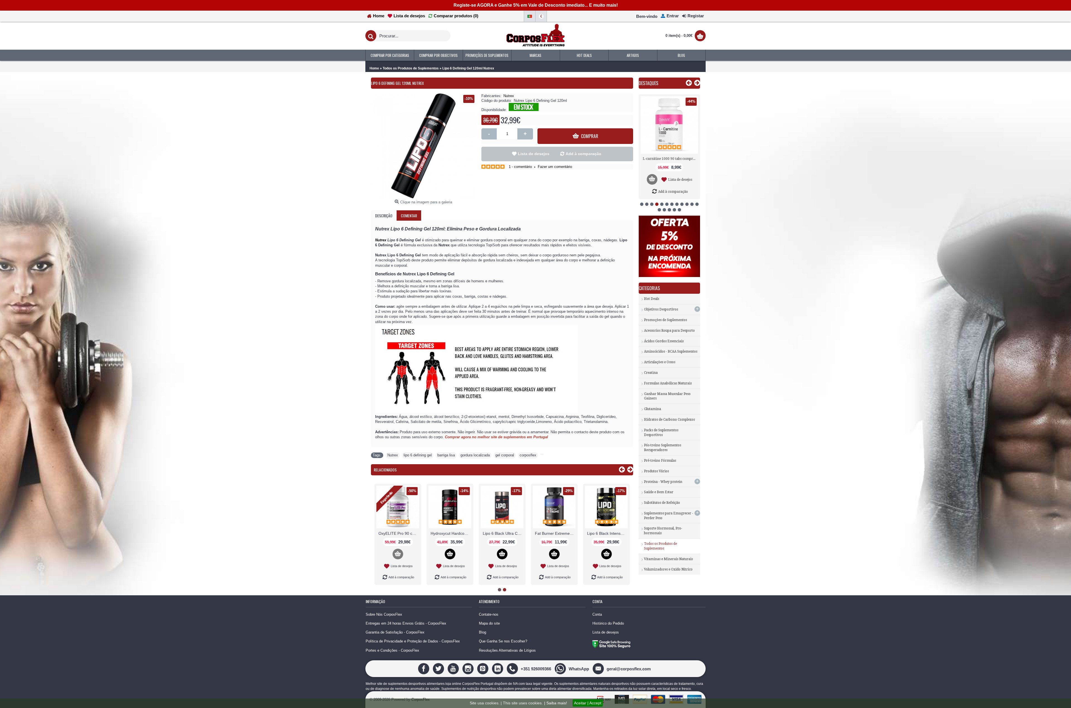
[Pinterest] (483, 668)
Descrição (383, 215)
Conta (597, 614)
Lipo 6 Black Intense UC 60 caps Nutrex (502, 533)
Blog (482, 632)
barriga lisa (446, 455)
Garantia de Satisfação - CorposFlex (395, 632)
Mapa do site (489, 623)
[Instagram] (468, 668)
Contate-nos (488, 614)
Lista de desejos (533, 153)
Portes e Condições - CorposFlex (392, 650)
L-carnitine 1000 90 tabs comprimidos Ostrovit (670, 159)
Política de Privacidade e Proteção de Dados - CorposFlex (413, 641)
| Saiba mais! (555, 703)
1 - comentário (520, 167)
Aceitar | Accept (587, 703)
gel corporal (504, 455)
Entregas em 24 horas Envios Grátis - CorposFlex (406, 623)
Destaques (648, 83)
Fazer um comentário (555, 167)
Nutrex (508, 96)
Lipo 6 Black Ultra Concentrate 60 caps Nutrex (398, 533)
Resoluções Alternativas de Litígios (507, 650)
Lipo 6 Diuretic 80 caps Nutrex (606, 533)
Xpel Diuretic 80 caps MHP (554, 533)
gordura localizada (475, 455)
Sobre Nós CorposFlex (384, 614)
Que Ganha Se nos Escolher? (503, 641)
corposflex (528, 455)
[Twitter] (439, 668)
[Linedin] (498, 668)
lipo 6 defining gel (418, 455)
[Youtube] (454, 668)
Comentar (409, 215)
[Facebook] (424, 668)
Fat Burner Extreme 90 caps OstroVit (450, 533)
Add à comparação (583, 153)
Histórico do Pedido (608, 623)
